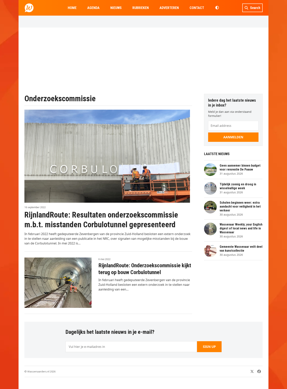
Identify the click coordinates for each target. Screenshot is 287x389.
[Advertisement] (143, 60)
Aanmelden (233, 137)
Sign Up (209, 347)
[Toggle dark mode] (217, 7)
